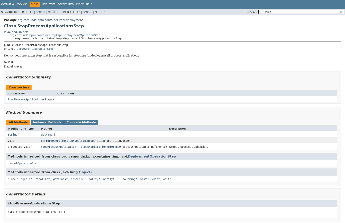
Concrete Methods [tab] (81, 122)
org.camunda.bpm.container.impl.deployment (50, 20)
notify (93, 179)
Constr (41, 12)
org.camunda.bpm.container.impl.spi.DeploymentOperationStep (55, 35)
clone (12, 179)
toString (129, 179)
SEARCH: (252, 12)
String (12, 134)
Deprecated (66, 4)
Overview (7, 4)
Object (84, 172)
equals (25, 179)
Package (21, 4)
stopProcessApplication (58, 146)
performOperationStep (57, 140)
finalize (41, 179)
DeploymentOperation (89, 140)
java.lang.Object (15, 32)
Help (89, 4)
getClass (59, 179)
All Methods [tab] (18, 122)
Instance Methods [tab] (47, 122)
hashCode (77, 179)
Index (80, 4)
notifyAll (110, 179)
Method (53, 12)
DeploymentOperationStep (35, 48)
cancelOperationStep (23, 163)
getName (46, 134)
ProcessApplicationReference (99, 146)
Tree (52, 4)
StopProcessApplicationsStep (29, 99)
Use (44, 4)
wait (143, 179)
